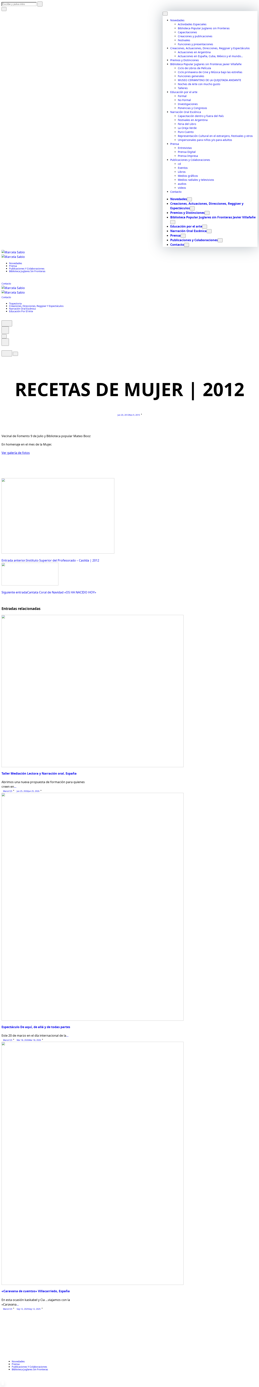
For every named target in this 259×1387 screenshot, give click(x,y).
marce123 (7, 791)
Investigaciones (188, 104)
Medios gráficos (188, 176)
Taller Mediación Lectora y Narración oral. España (39, 773)
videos (182, 188)
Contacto (175, 192)
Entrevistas (185, 148)
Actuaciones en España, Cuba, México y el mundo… (210, 56)
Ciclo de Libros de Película (194, 68)
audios (182, 184)
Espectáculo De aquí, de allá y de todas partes (36, 1027)
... (15, 786)
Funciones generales (191, 76)
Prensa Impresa (188, 156)
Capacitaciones (187, 32)
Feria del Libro (187, 124)
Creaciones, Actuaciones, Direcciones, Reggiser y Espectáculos (210, 48)
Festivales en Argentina (193, 120)
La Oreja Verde (187, 128)
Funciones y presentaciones (195, 44)
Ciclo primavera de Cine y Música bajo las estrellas (210, 72)
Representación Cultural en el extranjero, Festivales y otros (215, 136)
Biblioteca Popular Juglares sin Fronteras (204, 28)
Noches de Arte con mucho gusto (199, 84)
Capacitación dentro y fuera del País (201, 116)
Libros (182, 172)
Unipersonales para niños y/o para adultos (205, 140)
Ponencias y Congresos (192, 108)
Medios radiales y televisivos (196, 180)
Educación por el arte (183, 92)
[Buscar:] (22, 4)
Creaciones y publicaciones (195, 36)
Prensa (174, 144)
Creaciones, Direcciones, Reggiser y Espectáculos (36, 306)
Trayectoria (15, 303)
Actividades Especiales (192, 24)
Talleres (183, 88)
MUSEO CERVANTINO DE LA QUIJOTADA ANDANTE (209, 80)
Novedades (177, 20)
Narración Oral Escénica (185, 112)
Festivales (184, 40)
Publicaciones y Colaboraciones (190, 160)
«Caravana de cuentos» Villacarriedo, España (36, 1291)
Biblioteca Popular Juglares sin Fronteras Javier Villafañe (206, 64)
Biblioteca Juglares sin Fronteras (27, 271)
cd (179, 164)
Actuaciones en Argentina (194, 52)
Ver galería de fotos (16, 453)
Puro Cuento (186, 132)
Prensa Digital (187, 152)
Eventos (183, 168)
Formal (182, 96)
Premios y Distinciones (184, 60)
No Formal (184, 100)
